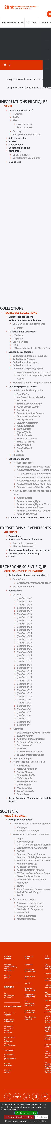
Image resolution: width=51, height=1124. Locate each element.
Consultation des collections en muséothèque (10, 1041)
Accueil (4, 65)
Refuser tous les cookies (19, 1117)
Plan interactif (46, 73)
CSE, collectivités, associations (30, 1004)
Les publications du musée (9, 995)
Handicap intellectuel (35, 1096)
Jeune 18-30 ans (30, 977)
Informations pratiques (12, 23)
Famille (28, 983)
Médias (46, 63)
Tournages (8, 1050)
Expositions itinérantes (9, 1021)
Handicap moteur (7, 1096)
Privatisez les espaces (9, 1014)
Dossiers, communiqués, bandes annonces (10, 968)
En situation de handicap (30, 1011)
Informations (46, 45)
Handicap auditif (26, 1096)
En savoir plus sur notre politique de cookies (25, 1121)
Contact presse (7, 977)
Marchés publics (7, 1071)
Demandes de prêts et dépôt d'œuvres (8, 1029)
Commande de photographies (10, 1057)
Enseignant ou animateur (30, 971)
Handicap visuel (17, 1096)
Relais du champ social (30, 989)
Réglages (42, 1117)
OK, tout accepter (27, 1113)
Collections (31, 23)
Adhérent (28, 965)
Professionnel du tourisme (30, 996)
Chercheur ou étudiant (30, 1018)
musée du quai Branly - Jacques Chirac (24, 7)
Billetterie (46, 35)
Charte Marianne (8, 1064)
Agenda (46, 54)
